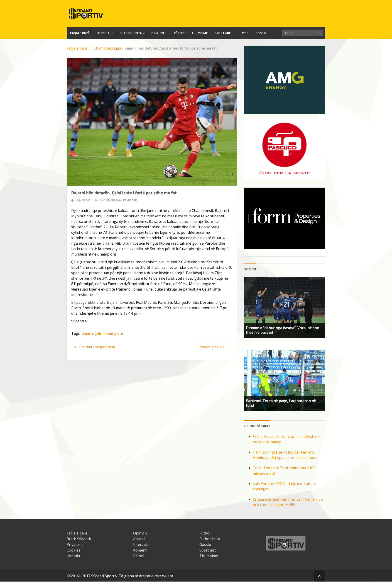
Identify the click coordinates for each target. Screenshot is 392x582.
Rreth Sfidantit (79, 538)
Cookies (73, 550)
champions (114, 333)
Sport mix (223, 32)
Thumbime (199, 32)
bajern (87, 333)
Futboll (103, 32)
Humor (243, 32)
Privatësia (75, 544)
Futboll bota (131, 32)
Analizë (139, 538)
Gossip (260, 32)
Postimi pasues (211, 346)
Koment (140, 550)
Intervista (141, 544)
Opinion (157, 32)
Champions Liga (107, 48)
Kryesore (130, 200)
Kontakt (73, 555)
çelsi (99, 333)
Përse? (179, 32)
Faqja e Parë (80, 32)
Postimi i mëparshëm (96, 346)
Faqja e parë (77, 48)
